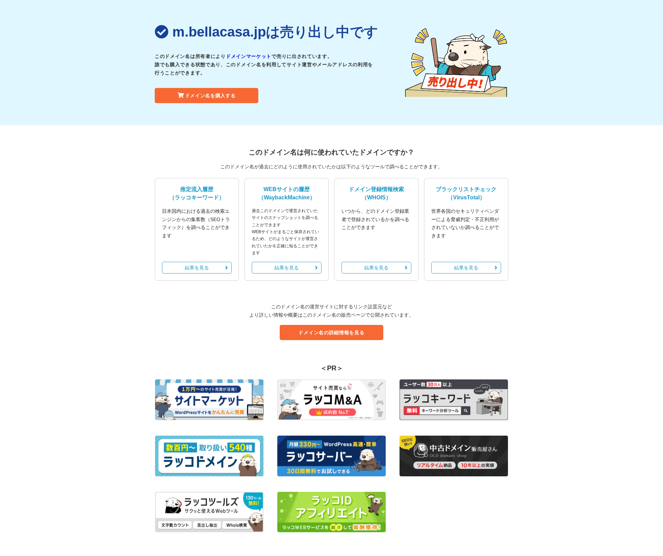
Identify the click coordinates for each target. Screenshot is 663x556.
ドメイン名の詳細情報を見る (331, 332)
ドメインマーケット (248, 56)
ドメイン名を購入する (210, 95)
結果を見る (197, 267)
